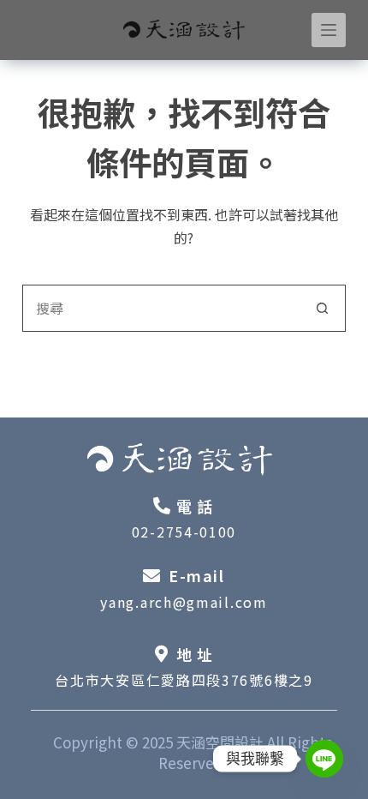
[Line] (324, 759)
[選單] (329, 30)
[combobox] (161, 308)
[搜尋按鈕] (322, 308)
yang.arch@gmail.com (183, 602)
